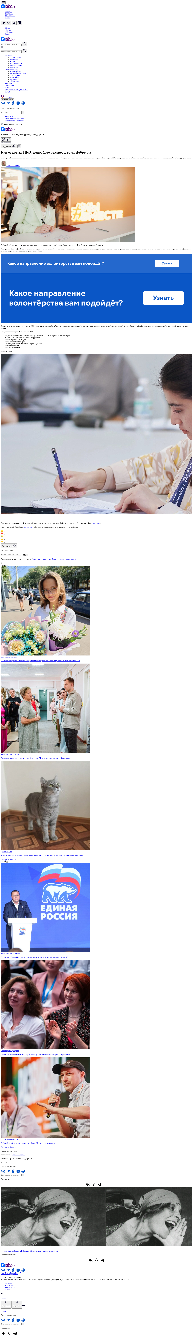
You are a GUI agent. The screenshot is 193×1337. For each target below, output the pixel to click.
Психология (14, 82)
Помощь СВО (18, 754)
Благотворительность (18, 73)
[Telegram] (99, 1184)
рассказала (28, 527)
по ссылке (96, 523)
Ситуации (9, 14)
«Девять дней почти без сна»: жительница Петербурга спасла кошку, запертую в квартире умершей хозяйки (42, 855)
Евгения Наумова (18, 1155)
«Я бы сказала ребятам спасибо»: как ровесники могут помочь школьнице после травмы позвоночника (40, 661)
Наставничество (16, 63)
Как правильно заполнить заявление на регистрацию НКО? (24, 517)
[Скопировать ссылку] (105, 1184)
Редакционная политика (14, 118)
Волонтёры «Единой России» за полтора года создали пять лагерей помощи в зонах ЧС (34, 957)
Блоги (7, 18)
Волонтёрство (15, 71)
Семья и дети (15, 75)
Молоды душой (16, 65)
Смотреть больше (8, 859)
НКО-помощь (6, 142)
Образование (10, 16)
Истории (8, 12)
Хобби (12, 61)
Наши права (14, 78)
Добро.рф (15, 1051)
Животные (14, 59)
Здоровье (13, 80)
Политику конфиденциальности (64, 559)
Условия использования (41, 559)
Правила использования (14, 120)
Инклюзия (14, 67)
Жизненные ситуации (13, 69)
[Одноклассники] (93, 1184)
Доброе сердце (15, 57)
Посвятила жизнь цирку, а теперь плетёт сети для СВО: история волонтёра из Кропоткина (35, 758)
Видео (7, 92)
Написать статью (7, 100)
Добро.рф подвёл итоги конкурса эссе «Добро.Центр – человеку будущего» (29, 1143)
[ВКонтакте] (87, 1184)
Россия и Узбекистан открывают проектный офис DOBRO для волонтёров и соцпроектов (35, 1054)
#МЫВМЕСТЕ (11, 86)
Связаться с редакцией (9, 1274)
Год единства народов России (16, 90)
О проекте (9, 116)
